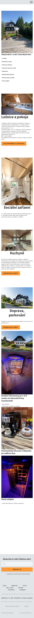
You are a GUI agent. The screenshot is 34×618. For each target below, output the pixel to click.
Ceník (24, 585)
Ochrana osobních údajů (12, 606)
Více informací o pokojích (13, 144)
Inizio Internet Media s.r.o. (26, 613)
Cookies (26, 606)
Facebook (11, 590)
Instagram (23, 590)
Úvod (4, 585)
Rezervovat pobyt (10, 273)
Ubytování (14, 585)
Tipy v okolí (9, 587)
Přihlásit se (17, 569)
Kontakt (20, 587)
